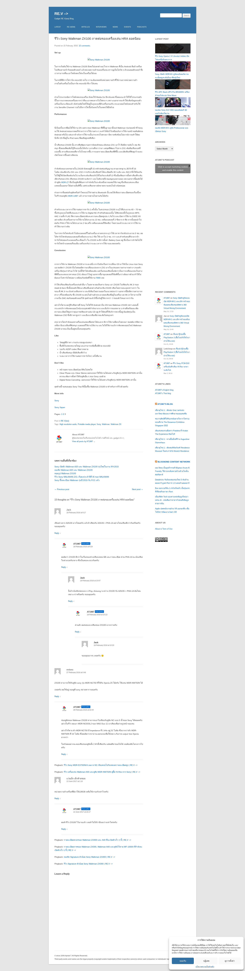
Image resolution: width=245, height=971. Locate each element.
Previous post (61, 489)
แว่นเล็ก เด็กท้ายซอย (75, 778)
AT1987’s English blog (164, 390)
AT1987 (77, 544)
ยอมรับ (183, 961)
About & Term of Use (163, 529)
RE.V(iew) (71, 27)
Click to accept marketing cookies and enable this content (173, 168)
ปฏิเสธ (206, 961)
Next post (137, 489)
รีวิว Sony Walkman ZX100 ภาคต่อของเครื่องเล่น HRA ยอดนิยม (97, 38)
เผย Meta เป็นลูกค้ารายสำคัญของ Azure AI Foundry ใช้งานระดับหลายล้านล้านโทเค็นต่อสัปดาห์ (172, 471)
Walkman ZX (116, 424)
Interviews (101, 27)
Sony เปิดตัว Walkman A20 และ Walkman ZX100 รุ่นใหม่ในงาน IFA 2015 (86, 466)
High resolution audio (68, 424)
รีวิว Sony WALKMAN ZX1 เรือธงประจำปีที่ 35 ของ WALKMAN (81, 477)
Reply (56, 533)
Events (127, 27)
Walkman (106, 424)
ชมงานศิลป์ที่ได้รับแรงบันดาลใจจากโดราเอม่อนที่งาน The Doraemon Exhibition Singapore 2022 (172, 422)
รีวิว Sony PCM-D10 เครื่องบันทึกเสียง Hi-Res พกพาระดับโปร (176, 366)
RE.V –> (61, 13)
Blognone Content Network (174, 462)
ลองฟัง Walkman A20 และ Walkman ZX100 (73, 470)
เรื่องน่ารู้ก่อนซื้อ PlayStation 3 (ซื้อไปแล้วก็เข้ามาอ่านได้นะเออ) (177, 337)
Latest (57, 27)
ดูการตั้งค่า (230, 961)
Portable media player (87, 424)
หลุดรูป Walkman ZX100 (65, 473)
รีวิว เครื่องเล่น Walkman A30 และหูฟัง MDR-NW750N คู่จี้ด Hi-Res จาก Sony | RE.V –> (102, 772)
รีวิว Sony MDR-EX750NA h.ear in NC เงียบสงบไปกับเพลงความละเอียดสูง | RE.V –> (100, 765)
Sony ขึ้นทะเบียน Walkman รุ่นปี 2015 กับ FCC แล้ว (77, 480)
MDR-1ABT (73, 196)
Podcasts (141, 27)
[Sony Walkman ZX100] (99, 60)
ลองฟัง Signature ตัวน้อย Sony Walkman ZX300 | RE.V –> (89, 857)
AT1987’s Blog (165, 404)
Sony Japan (59, 407)
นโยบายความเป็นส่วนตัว (205, 967)
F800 (98, 278)
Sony (56, 400)
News (115, 27)
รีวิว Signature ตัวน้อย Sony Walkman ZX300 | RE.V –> (88, 864)
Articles (85, 27)
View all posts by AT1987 (83, 441)
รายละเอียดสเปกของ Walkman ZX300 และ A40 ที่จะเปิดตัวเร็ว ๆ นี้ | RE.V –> (97, 840)
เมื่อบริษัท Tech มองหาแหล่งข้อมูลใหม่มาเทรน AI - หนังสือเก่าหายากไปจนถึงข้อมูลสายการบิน (172, 500)
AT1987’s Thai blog (163, 393)
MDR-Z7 (65, 182)
